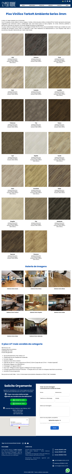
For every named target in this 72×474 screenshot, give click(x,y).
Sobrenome (58, 392)
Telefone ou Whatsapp (46, 398)
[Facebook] (67, 1)
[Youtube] (69, 1)
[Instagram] (65, 1)
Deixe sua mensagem (45, 405)
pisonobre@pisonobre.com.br (62, 460)
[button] (54, 420)
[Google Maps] (63, 1)
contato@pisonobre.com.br (61, 466)
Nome (41, 392)
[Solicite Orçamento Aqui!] (68, 470)
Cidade (57, 398)
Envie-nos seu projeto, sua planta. (49, 417)
